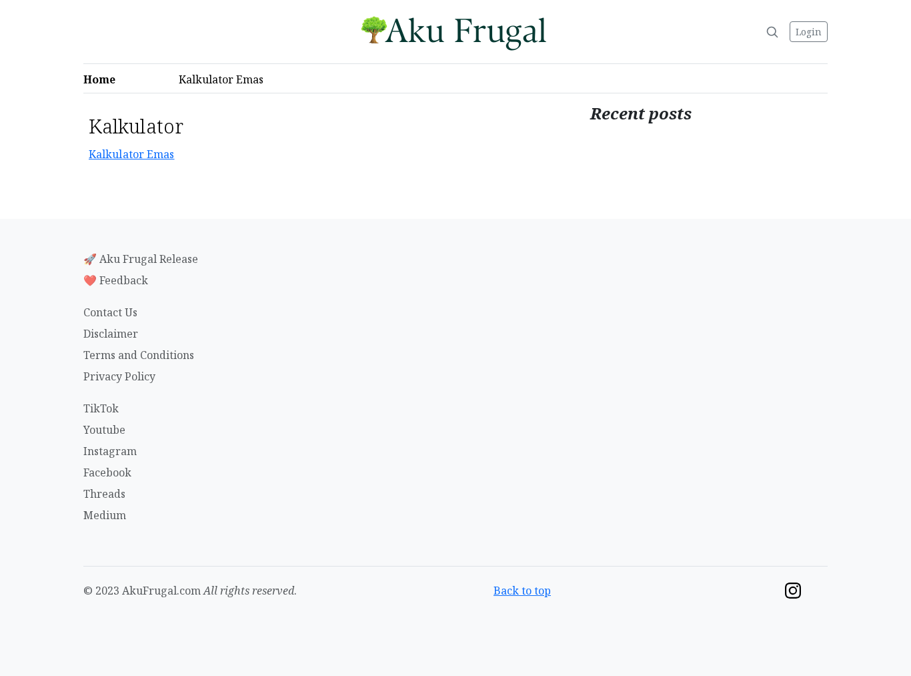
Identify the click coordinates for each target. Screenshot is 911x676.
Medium (104, 515)
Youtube (104, 429)
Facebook (107, 472)
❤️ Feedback (115, 280)
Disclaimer (110, 333)
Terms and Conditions (138, 355)
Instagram (110, 451)
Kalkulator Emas (225, 79)
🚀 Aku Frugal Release (140, 259)
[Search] (772, 32)
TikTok (101, 408)
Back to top (522, 590)
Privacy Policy (119, 376)
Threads (104, 493)
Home (103, 79)
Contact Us (110, 312)
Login (809, 31)
